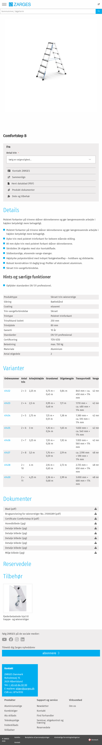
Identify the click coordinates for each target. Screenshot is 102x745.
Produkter (9, 700)
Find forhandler (45, 715)
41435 (7, 428)
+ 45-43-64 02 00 (18, 685)
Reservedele (43, 727)
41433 (7, 403)
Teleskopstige (11, 720)
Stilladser (9, 729)
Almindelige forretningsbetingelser (67, 737)
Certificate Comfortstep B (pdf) (22, 518)
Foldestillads (11, 725)
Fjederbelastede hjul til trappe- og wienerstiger (16, 618)
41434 (7, 415)
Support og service (47, 700)
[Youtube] (4, 639)
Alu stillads (10, 715)
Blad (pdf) (10, 508)
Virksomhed (75, 700)
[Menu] (4, 5)
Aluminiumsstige (13, 706)
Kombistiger (11, 710)
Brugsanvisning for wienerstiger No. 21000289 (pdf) (33, 513)
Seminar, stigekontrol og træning (50, 721)
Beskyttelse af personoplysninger (37, 737)
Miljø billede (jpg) (14, 552)
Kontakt (41, 710)
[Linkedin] (22, 639)
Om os (72, 706)
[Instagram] (17, 639)
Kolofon (17, 737)
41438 (7, 464)
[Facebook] (11, 639)
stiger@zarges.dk (25, 688)
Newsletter (43, 706)
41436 (7, 440)
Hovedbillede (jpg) (15, 523)
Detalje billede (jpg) (16, 528)
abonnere (49, 653)
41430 (7, 477)
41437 (7, 452)
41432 (7, 390)
